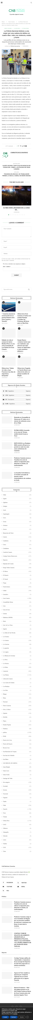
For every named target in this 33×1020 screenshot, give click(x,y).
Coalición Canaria (17, 552)
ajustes (15, 1014)
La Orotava (17, 663)
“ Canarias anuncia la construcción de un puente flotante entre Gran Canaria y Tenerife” (8, 317)
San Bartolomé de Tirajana (17, 751)
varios (17, 840)
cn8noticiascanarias (15, 46)
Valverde (17, 836)
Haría (17, 621)
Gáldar (17, 590)
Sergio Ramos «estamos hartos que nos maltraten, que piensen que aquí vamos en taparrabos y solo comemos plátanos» (23, 345)
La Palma (17, 667)
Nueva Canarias (17, 705)
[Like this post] (18, 146)
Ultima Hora (17, 820)
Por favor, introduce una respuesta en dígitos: (14, 264)
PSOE (17, 736)
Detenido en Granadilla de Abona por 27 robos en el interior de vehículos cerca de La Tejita (22, 420)
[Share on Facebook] (20, 146)
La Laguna (17, 652)
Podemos (17, 728)
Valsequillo (17, 832)
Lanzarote (17, 671)
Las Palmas (17, 675)
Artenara (17, 525)
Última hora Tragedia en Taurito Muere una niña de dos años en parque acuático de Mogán (23, 371)
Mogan (17, 694)
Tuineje (17, 816)
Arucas (17, 529)
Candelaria (17, 540)
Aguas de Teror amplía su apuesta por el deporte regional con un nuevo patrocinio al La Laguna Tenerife (22, 976)
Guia (17, 606)
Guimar (17, 613)
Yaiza (17, 851)
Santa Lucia (17, 770)
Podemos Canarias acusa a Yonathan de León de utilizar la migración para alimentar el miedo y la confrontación (22, 461)
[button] (3, 200)
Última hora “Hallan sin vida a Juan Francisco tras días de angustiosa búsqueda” (8, 371)
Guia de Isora (17, 609)
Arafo (17, 510)
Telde (17, 805)
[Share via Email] (26, 146)
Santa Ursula (17, 774)
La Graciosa (17, 644)
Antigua (17, 506)
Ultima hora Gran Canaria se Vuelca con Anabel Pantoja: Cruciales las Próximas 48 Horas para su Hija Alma (24, 318)
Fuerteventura (17, 586)
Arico (17, 517)
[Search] (31, 2)
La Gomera (17, 640)
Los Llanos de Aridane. (17, 682)
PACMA (17, 717)
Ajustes (22, 1017)
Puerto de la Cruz (17, 740)
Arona (17, 521)
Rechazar (13, 1017)
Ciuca (17, 544)
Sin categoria (17, 782)
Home (3, 21)
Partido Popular (17, 724)
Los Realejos (17, 686)
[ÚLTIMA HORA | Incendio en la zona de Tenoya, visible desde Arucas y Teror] (16, 195)
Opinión (17, 713)
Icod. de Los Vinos (17, 625)
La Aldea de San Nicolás (17, 632)
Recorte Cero (17, 748)
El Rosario (17, 575)
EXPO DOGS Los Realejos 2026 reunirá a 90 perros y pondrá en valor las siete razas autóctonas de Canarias (22, 446)
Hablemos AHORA (17, 617)
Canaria (17, 537)
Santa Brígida (17, 767)
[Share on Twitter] (22, 146)
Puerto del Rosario (17, 744)
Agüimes (17, 502)
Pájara (17, 721)
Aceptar (5, 1017)
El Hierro (17, 571)
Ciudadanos (17, 548)
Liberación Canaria (17, 678)
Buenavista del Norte (17, 533)
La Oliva (17, 659)
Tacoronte (17, 794)
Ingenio (17, 629)
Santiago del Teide (17, 778)
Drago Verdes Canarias (17, 567)
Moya (17, 698)
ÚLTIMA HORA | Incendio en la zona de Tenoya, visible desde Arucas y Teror (21, 433)
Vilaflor (17, 843)
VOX (17, 847)
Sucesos (17, 790)
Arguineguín (17, 514)
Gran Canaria (11, 21)
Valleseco (17, 828)
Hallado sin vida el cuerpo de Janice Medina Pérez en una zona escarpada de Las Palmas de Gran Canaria (8, 344)
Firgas (17, 583)
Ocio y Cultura (17, 709)
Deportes (17, 560)
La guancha (17, 648)
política (17, 732)
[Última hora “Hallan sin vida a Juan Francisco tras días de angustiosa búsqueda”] (9, 361)
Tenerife (17, 809)
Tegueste (17, 797)
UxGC (17, 824)
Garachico (17, 594)
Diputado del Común (17, 563)
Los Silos (17, 690)
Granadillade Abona (17, 602)
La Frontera (17, 636)
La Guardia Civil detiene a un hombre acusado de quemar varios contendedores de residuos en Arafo (22, 476)
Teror (17, 813)
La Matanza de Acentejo (17, 655)
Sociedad (17, 786)
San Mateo (17, 759)
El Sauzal (17, 579)
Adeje (17, 494)
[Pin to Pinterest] (24, 146)
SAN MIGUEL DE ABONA (17, 763)
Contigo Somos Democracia (17, 556)
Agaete (17, 498)
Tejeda (17, 801)
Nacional (17, 702)
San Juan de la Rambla (17, 755)
